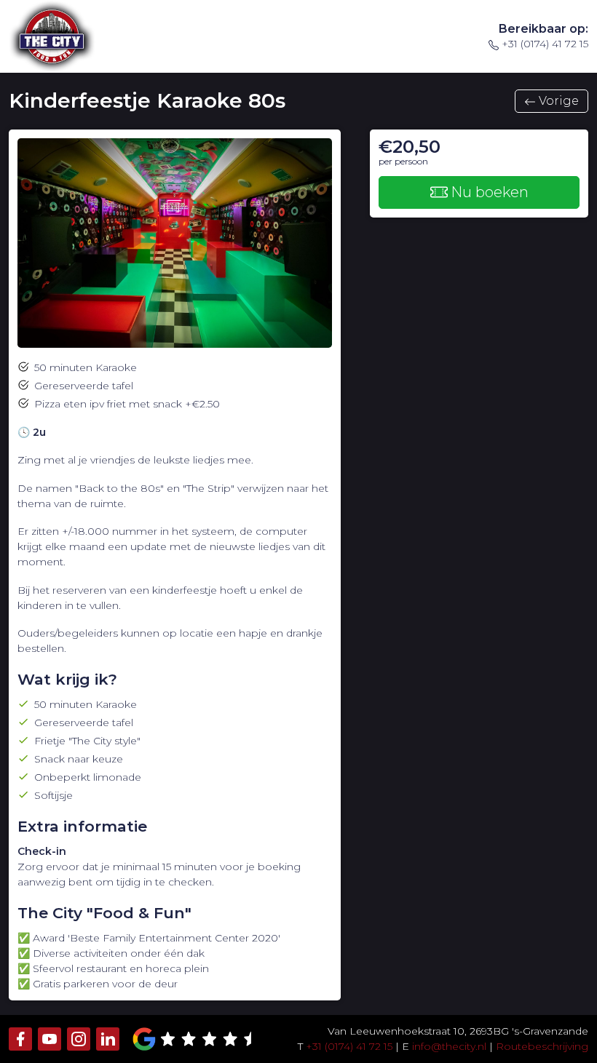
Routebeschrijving (542, 1046)
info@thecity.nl (449, 1046)
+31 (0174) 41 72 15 (545, 43)
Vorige (559, 101)
